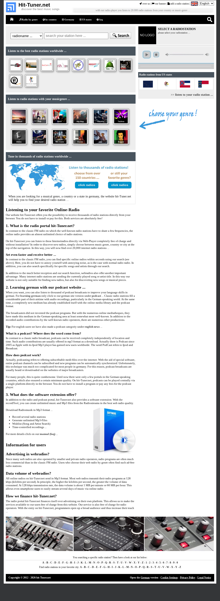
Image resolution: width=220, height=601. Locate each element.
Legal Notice (204, 577)
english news (92, 326)
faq (101, 19)
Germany (69, 19)
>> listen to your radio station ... (192, 94)
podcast (96, 295)
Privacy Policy (187, 577)
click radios (86, 185)
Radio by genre (29, 19)
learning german (30, 295)
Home (12, 19)
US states (86, 19)
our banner (160, 3)
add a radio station (179, 3)
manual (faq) (47, 434)
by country (51, 19)
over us (146, 3)
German (145, 577)
